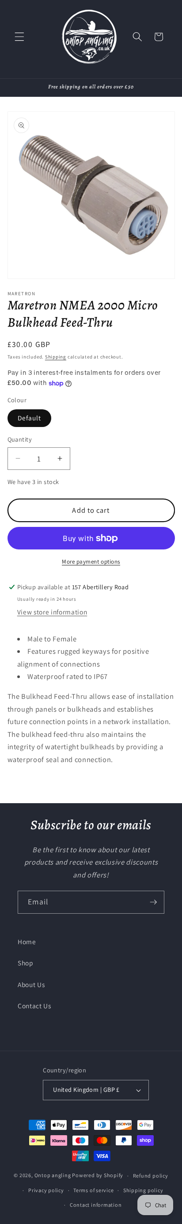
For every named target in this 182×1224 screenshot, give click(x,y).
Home (27, 941)
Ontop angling (52, 1175)
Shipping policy (143, 1190)
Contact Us (34, 1005)
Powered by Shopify (97, 1175)
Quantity (20, 439)
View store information (52, 611)
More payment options (91, 561)
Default (30, 417)
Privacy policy (46, 1190)
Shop (26, 962)
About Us (31, 984)
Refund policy (150, 1175)
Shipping (55, 357)
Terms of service (93, 1190)
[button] (19, 36)
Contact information (96, 1204)
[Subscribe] (153, 902)
